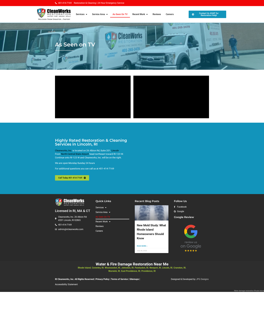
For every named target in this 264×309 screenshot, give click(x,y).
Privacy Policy (102, 279)
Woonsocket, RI (112, 267)
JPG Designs (202, 279)
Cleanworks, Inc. (63, 150)
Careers (170, 14)
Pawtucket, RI (141, 267)
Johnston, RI (127, 267)
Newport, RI (155, 267)
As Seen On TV (120, 14)
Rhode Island (84, 267)
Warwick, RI (114, 271)
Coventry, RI (98, 267)
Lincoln (115, 150)
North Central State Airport (75, 154)
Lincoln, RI (167, 267)
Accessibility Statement (66, 284)
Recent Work (138, 14)
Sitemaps (134, 279)
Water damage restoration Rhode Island (249, 291)
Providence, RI (148, 271)
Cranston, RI (180, 267)
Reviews (157, 14)
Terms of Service (119, 279)
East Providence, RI (130, 271)
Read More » (142, 246)
